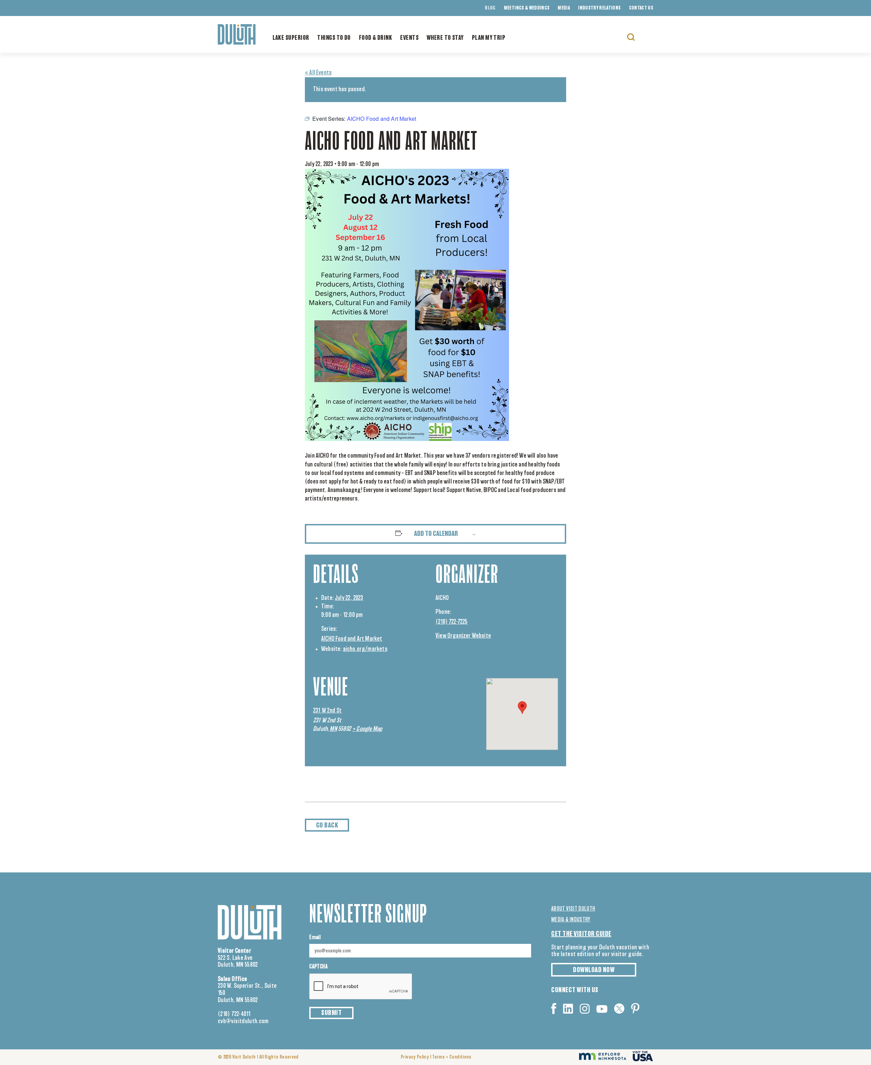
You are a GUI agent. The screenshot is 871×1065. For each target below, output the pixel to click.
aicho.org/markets (365, 649)
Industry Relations (599, 8)
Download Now (593, 970)
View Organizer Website (463, 636)
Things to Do (333, 38)
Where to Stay (445, 38)
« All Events (318, 73)
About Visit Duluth (573, 909)
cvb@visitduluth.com (243, 1021)
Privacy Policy (415, 1057)
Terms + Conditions (451, 1057)
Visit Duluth (244, 1057)
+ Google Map (367, 729)
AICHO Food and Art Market (351, 639)
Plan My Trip (488, 38)
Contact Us (641, 8)
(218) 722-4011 (234, 1014)
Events (409, 38)
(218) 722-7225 (452, 622)
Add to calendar (436, 533)
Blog (490, 8)
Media (564, 8)
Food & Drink (375, 38)
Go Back (327, 825)
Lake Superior (291, 38)
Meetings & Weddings (527, 8)
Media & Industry (570, 919)
